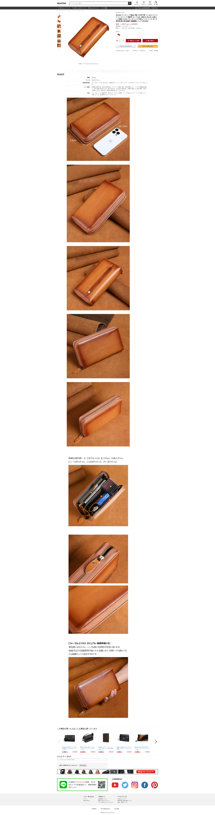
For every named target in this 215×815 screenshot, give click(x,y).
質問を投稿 (83, 765)
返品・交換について (122, 802)
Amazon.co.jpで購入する (126, 46)
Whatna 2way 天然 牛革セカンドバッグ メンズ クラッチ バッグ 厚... (142, 748)
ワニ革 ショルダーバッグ (79, 8)
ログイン (154, 8)
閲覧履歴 (150, 3)
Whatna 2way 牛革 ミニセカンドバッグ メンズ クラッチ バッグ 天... (87, 748)
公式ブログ (112, 812)
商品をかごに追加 (133, 40)
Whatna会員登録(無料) (144, 8)
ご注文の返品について (127, 26)
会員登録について (102, 799)
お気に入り (143, 3)
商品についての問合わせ (139, 50)
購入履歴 (156, 3)
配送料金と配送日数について (125, 800)
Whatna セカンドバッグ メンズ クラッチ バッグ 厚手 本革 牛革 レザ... (105, 748)
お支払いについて (122, 799)
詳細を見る (139, 28)
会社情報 (116, 808)
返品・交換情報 (153, 50)
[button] (59, 13)
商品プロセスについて (103, 800)
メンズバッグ (60, 10)
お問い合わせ (86, 800)
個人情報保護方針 (105, 808)
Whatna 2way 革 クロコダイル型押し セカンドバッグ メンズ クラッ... (124, 748)
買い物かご (136, 3)
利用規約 (94, 808)
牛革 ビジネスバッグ (93, 8)
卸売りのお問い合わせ (148, 46)
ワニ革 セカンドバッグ (64, 8)
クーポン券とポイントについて (105, 802)
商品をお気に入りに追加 (122, 50)
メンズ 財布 (104, 8)
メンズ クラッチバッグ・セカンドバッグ (75, 10)
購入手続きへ (150, 40)
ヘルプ (85, 799)
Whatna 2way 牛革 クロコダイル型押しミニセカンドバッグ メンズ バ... (69, 748)
